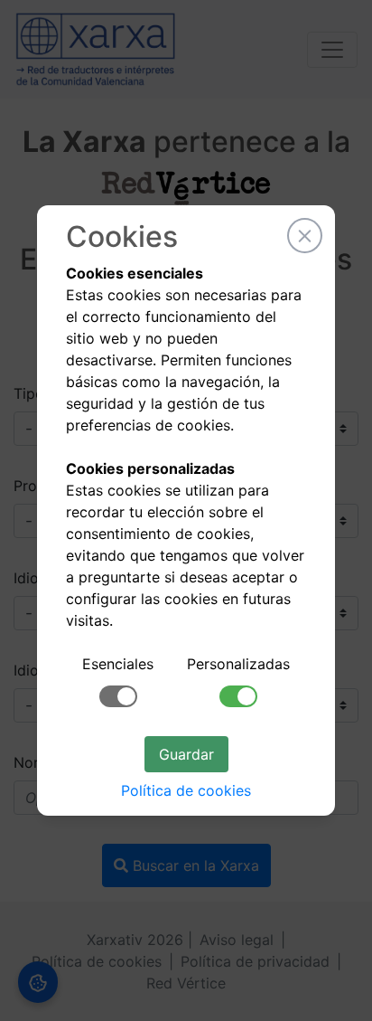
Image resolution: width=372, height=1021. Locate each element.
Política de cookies (186, 790)
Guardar (186, 754)
